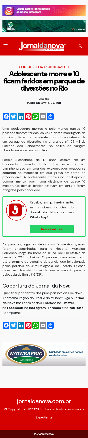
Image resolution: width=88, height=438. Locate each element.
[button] (5, 46)
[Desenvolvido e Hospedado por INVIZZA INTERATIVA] (44, 434)
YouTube (76, 308)
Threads (54, 308)
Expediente (44, 417)
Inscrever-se (51, 229)
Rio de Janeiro (58, 67)
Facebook (15, 308)
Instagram (37, 308)
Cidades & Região (32, 67)
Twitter (68, 303)
